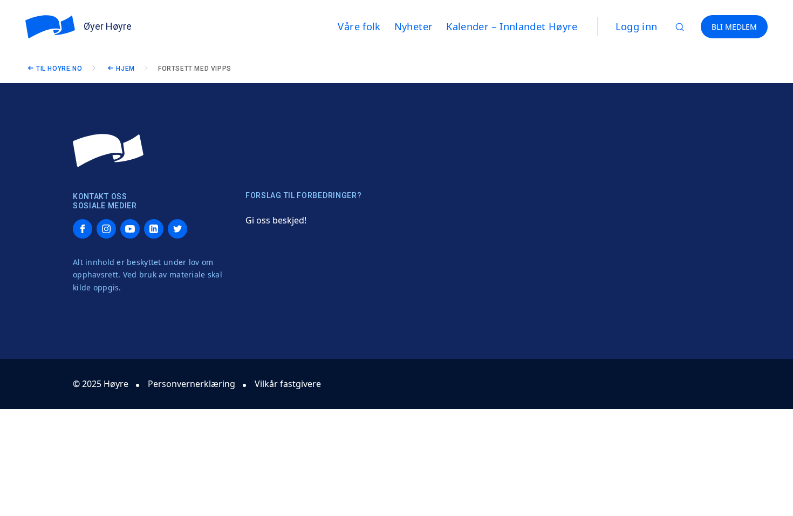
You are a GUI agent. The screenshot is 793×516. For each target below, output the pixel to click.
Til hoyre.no (59, 68)
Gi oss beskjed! (275, 220)
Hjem (125, 68)
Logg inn (637, 26)
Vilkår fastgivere (288, 384)
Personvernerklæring (191, 384)
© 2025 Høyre (100, 384)
